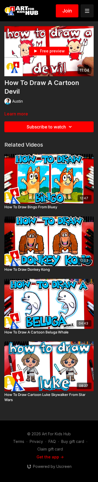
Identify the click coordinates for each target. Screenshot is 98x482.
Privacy (36, 441)
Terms (18, 441)
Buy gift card (72, 441)
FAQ (52, 441)
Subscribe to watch (46, 127)
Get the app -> (50, 457)
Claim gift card (50, 449)
